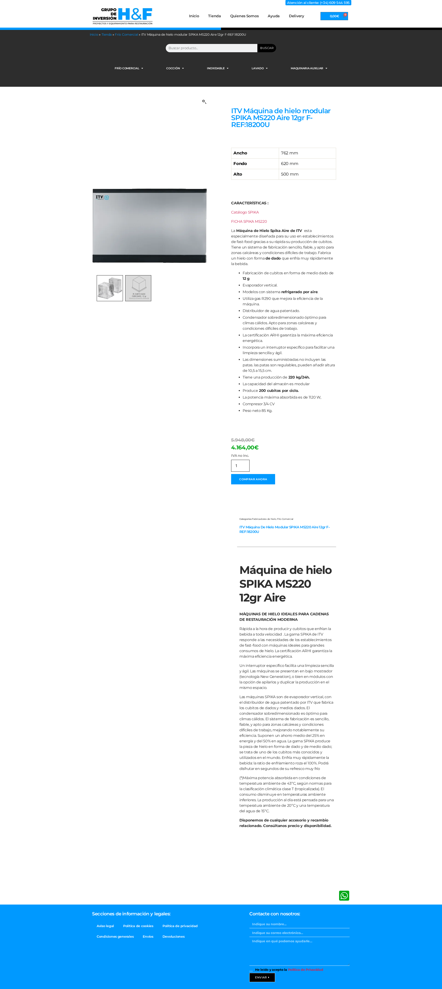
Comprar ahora (253, 479)
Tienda (214, 16)
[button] (204, 102)
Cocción (173, 68)
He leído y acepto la (289, 970)
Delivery (296, 16)
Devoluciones (174, 936)
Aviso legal (105, 926)
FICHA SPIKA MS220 (249, 221)
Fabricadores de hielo (264, 519)
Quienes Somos (244, 16)
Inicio (194, 16)
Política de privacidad (180, 926)
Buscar (266, 48)
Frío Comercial (126, 34)
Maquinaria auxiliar (307, 68)
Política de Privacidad (305, 970)
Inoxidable (215, 68)
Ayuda (274, 16)
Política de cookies (138, 926)
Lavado (258, 68)
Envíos (148, 936)
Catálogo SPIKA (245, 212)
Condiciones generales (115, 936)
